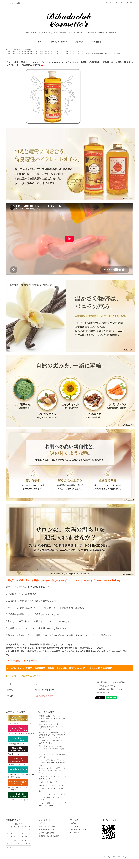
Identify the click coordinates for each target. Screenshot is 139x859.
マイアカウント (105, 3)
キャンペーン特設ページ (48, 782)
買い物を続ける (103, 693)
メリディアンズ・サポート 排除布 (52, 794)
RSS (72, 833)
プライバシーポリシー (78, 830)
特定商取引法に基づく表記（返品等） (112, 682)
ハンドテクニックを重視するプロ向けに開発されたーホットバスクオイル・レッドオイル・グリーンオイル (49, 51)
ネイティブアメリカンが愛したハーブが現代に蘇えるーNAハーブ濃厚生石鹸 (52, 762)
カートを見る (75, 826)
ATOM (77, 833)
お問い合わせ (96, 42)
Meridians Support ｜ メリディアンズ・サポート (21, 788)
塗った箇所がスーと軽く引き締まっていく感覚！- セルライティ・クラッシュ (52, 748)
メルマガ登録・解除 (46, 833)
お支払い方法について (47, 826)
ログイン (118, 3)
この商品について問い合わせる (109, 689)
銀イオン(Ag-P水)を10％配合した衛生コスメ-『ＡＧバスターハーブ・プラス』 (52, 770)
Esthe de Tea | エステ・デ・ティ (20, 764)
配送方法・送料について (48, 830)
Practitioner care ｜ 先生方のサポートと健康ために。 (21, 776)
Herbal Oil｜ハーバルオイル (22, 50)
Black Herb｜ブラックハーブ (18, 754)
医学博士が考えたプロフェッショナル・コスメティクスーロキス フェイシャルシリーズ (52, 718)
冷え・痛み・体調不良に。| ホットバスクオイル (103, 53)
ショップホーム (44, 820)
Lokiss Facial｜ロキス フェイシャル (21, 734)
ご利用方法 (78, 42)
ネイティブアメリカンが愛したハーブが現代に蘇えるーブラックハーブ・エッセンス (52, 726)
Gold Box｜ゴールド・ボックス (19, 723)
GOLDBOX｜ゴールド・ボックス (51, 785)
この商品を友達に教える (107, 686)
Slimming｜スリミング (16, 744)
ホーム (40, 42)
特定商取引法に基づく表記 (49, 836)
